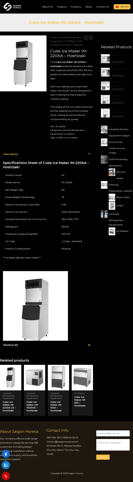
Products (76, 6)
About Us (47, 6)
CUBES (59, 137)
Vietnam (124, 6)
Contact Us (102, 6)
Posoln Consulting (85, 477)
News (89, 6)
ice (65, 137)
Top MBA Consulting (63, 477)
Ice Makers (69, 41)
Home (53, 37)
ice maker (73, 137)
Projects (61, 6)
